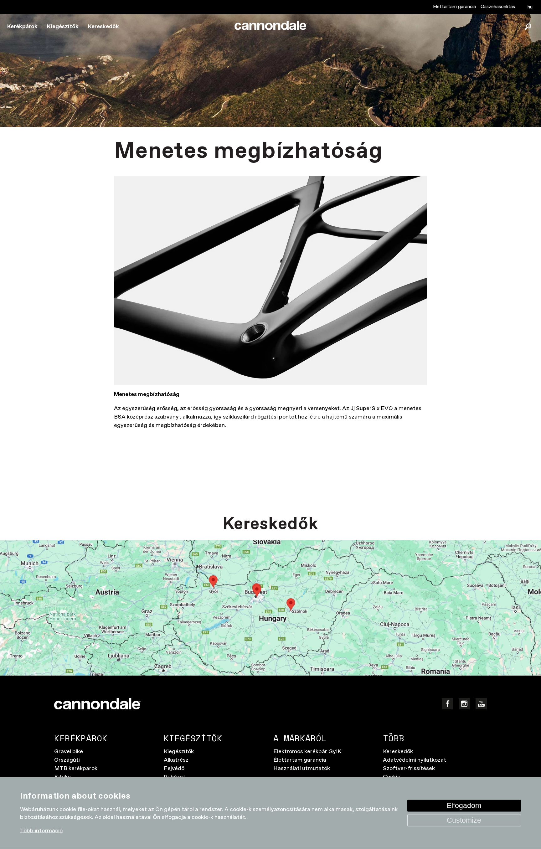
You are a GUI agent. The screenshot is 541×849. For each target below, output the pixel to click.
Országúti (67, 760)
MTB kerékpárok (75, 768)
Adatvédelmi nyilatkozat (414, 760)
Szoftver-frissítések (409, 768)
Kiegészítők (63, 26)
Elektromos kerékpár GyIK (307, 751)
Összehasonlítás (498, 6)
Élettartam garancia (454, 6)
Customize (464, 820)
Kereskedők (103, 26)
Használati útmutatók (301, 768)
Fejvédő (174, 768)
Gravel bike (68, 751)
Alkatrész (176, 760)
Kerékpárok (22, 26)
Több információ (41, 831)
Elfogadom (464, 805)
